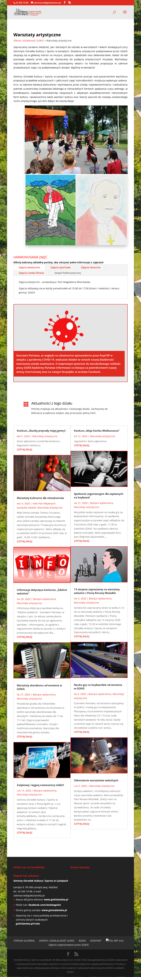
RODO (82, 940)
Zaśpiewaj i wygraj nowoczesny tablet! (40, 785)
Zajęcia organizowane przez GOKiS (68, 944)
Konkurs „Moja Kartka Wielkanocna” (97, 430)
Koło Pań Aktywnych (44, 503)
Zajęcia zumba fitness (31, 272)
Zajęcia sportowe (60, 267)
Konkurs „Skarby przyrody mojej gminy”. (42, 430)
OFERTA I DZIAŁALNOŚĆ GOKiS (56, 940)
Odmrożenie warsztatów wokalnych (96, 780)
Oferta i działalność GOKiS (28, 40)
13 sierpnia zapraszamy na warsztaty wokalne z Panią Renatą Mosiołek (97, 591)
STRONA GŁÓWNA (24, 940)
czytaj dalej (24, 449)
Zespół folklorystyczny (68, 272)
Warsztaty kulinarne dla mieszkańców (40, 498)
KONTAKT (95, 940)
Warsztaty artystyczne (44, 436)
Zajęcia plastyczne (29, 267)
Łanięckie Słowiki (26, 507)
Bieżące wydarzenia (44, 599)
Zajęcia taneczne (90, 267)
